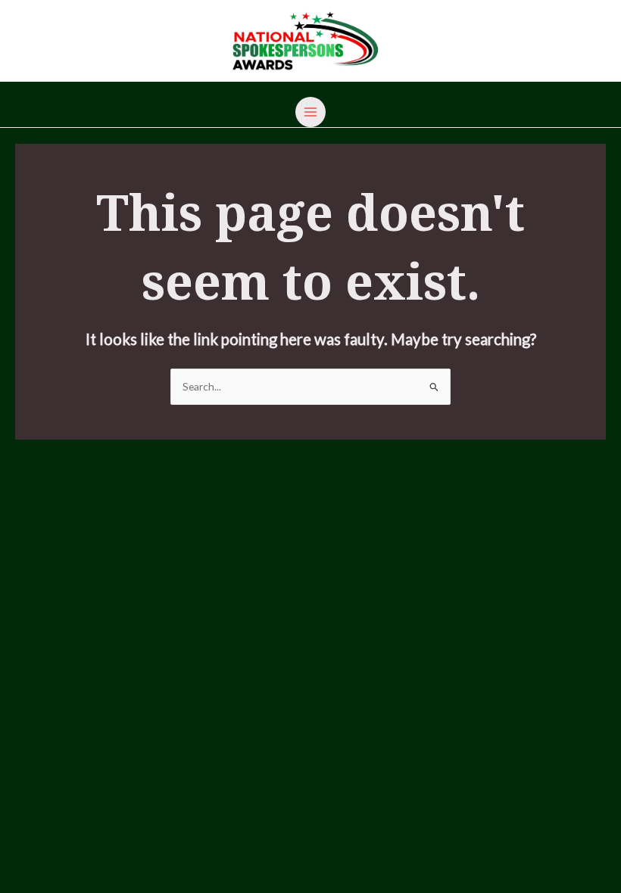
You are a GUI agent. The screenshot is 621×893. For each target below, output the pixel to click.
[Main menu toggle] (310, 112)
